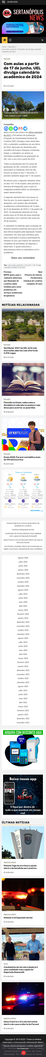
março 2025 (23, 610)
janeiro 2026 (23, 570)
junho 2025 (23, 598)
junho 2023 (23, 694)
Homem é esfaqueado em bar (23, 530)
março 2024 (23, 658)
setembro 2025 (23, 586)
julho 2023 (23, 690)
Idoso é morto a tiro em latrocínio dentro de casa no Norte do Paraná (21, 1023)
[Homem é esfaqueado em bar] (23, 894)
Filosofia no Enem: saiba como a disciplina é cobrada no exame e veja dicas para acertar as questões (22, 405)
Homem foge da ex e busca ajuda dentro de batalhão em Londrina (20, 866)
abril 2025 (23, 606)
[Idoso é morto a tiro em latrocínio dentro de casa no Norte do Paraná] (23, 998)
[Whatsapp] (11, 128)
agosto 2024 (23, 638)
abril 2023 (23, 702)
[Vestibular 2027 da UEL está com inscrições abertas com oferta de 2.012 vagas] (23, 325)
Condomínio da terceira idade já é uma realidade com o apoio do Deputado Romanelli (21, 970)
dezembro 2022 (23, 718)
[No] (43, 1050)
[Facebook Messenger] (15, 128)
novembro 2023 (23, 674)
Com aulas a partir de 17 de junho (19, 265)
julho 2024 (23, 642)
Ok (24, 1053)
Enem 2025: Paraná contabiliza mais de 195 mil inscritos (22, 458)
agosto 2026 (23, 558)
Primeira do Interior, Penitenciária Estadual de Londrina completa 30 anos (33, 278)
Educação (7, 59)
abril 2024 (23, 654)
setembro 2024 (23, 634)
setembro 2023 (23, 682)
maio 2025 (23, 602)
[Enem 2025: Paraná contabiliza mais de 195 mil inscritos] (23, 434)
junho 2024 (23, 646)
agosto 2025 (23, 590)
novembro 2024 (23, 626)
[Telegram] (25, 128)
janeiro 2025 (23, 618)
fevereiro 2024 (23, 662)
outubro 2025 (23, 582)
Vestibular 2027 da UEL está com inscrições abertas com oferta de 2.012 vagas (21, 350)
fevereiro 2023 (23, 710)
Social (6, 964)
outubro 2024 (23, 630)
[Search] (42, 40)
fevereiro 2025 (23, 614)
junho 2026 (23, 566)
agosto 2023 (23, 686)
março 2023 (23, 706)
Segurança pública (10, 862)
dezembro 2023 (23, 670)
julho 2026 (23, 562)
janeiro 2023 (23, 714)
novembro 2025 (23, 578)
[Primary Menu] (11, 40)
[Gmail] (20, 128)
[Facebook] (6, 128)
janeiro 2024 (23, 666)
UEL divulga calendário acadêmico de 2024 (22, 266)
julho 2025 (23, 594)
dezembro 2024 (23, 622)
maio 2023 (23, 698)
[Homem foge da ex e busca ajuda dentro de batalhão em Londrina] (23, 842)
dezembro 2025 (23, 574)
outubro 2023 (23, 678)
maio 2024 (23, 650)
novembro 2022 (23, 723)
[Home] (4, 40)
